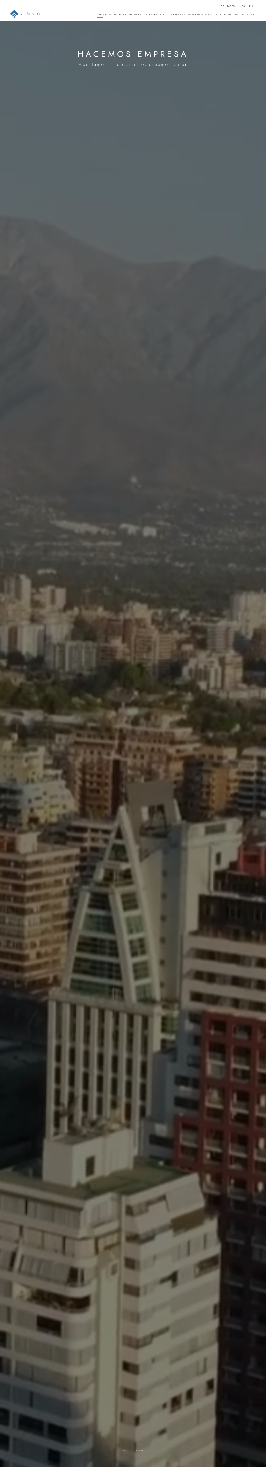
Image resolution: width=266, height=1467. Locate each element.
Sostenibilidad (227, 14)
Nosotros (116, 14)
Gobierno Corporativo (146, 14)
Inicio (101, 14)
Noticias (247, 14)
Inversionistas (199, 14)
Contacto (228, 6)
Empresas (176, 14)
